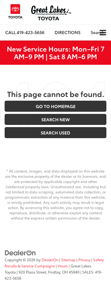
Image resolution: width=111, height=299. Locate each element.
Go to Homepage (56, 106)
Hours (63, 265)
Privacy (84, 259)
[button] (25, 32)
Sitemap (68, 259)
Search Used (55, 133)
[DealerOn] (20, 252)
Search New (55, 119)
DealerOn (50, 259)
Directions (67, 32)
